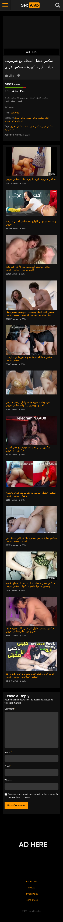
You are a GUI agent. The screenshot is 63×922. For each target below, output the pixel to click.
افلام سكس (43, 118)
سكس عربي (31, 118)
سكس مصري (10, 121)
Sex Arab (14, 113)
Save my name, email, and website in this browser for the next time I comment (33, 796)
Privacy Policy (31, 894)
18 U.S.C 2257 (31, 881)
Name (8, 752)
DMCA (31, 888)
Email (8, 766)
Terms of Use (31, 900)
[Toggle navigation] (5, 5)
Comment (10, 709)
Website (8, 780)
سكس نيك (9, 129)
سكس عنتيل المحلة (32, 126)
